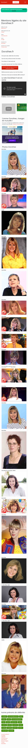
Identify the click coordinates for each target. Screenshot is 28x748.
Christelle (9, 727)
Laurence (4, 725)
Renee (8, 719)
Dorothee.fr (4, 2)
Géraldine (4, 716)
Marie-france (14, 722)
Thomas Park (4, 47)
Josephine (15, 725)
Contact (2, 742)
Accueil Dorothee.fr (5, 734)
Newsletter (3, 743)
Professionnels (4, 738)
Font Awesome (4, 35)
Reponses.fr (3, 28)
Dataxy (2, 32)
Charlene (15, 727)
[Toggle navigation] (25, 2)
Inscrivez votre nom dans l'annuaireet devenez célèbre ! (10, 67)
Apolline (20, 727)
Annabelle (11, 730)
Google (2, 39)
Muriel (8, 722)
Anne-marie (4, 730)
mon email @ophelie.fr (17, 719)
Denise (20, 725)
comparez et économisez (18, 124)
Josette (9, 725)
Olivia (3, 722)
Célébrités (15, 2)
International (4, 739)
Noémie (3, 719)
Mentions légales (4, 741)
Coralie (3, 727)
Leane (20, 722)
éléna (21, 716)
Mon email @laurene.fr (13, 716)
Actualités (3, 735)
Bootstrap (3, 43)
